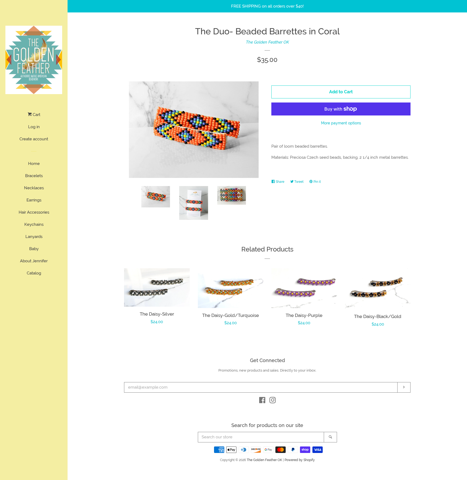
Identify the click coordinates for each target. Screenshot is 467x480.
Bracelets (34, 175)
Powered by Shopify (300, 460)
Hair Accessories (34, 212)
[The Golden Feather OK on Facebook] (262, 401)
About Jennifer (34, 261)
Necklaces (34, 188)
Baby (34, 248)
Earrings (33, 200)
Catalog (34, 273)
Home (34, 163)
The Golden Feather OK (267, 42)
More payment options (341, 123)
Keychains (34, 224)
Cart (36, 114)
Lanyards (33, 236)
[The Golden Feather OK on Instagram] (272, 401)
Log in (34, 126)
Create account (33, 139)
